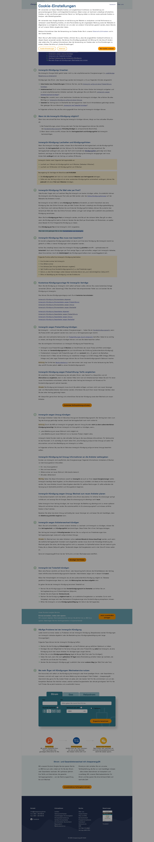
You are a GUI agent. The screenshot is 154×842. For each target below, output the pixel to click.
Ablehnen (62, 48)
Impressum (113, 4)
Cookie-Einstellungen (47, 48)
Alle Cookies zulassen (107, 48)
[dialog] (77, 27)
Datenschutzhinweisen (100, 31)
